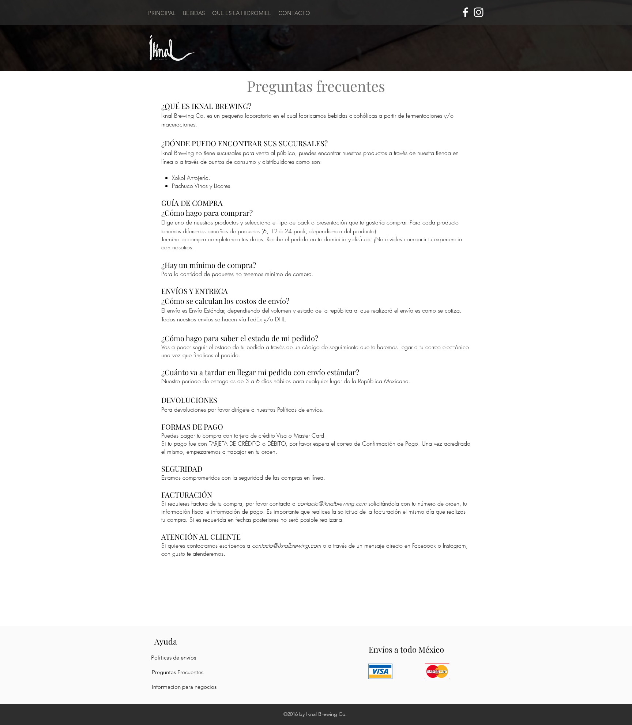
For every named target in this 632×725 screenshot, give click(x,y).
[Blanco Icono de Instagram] (478, 12)
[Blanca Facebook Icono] (465, 12)
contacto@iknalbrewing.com (331, 503)
